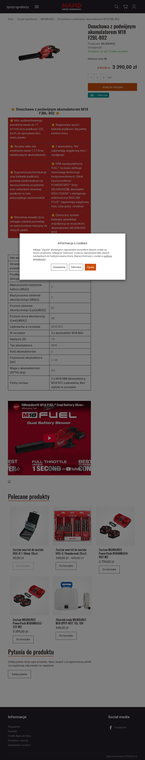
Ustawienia (59, 267)
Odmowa (76, 267)
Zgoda (90, 267)
